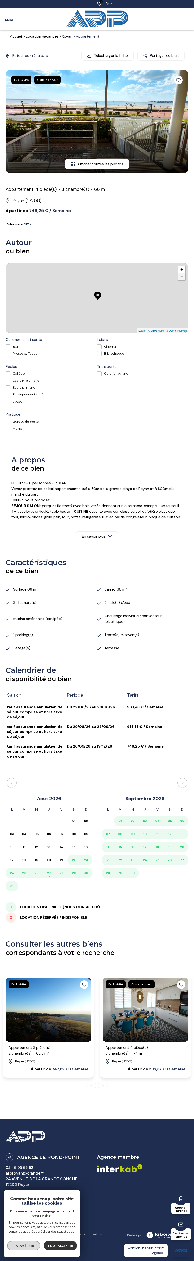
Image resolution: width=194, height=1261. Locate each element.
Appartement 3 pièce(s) (29, 1050)
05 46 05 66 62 (19, 1167)
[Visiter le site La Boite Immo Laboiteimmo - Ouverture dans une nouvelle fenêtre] (165, 1235)
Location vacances (42, 36)
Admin (97, 1234)
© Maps (156, 330)
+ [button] (181, 270)
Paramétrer (24, 1245)
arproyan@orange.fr (25, 1173)
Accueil (16, 36)
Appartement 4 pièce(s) (127, 1050)
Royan (67, 36)
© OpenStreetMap (176, 330)
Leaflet (142, 330)
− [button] (181, 277)
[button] (12, 783)
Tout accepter (60, 1245)
